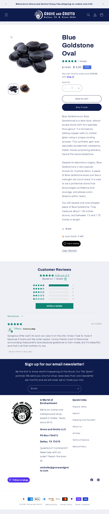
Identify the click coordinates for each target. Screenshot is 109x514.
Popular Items (80, 407)
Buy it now (82, 107)
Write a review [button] (54, 306)
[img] (15, 324)
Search (76, 413)
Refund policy (51, 504)
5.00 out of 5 (62, 275)
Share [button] (68, 229)
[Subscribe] (78, 388)
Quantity (66, 82)
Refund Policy (79, 447)
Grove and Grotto (34, 504)
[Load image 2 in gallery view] (25, 89)
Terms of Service (81, 440)
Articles (76, 433)
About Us (77, 427)
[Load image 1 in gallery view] (13, 89)
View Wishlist (69, 250)
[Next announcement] (103, 4)
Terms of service (82, 504)
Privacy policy (66, 504)
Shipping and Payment (84, 420)
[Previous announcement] (6, 4)
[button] (6, 15)
